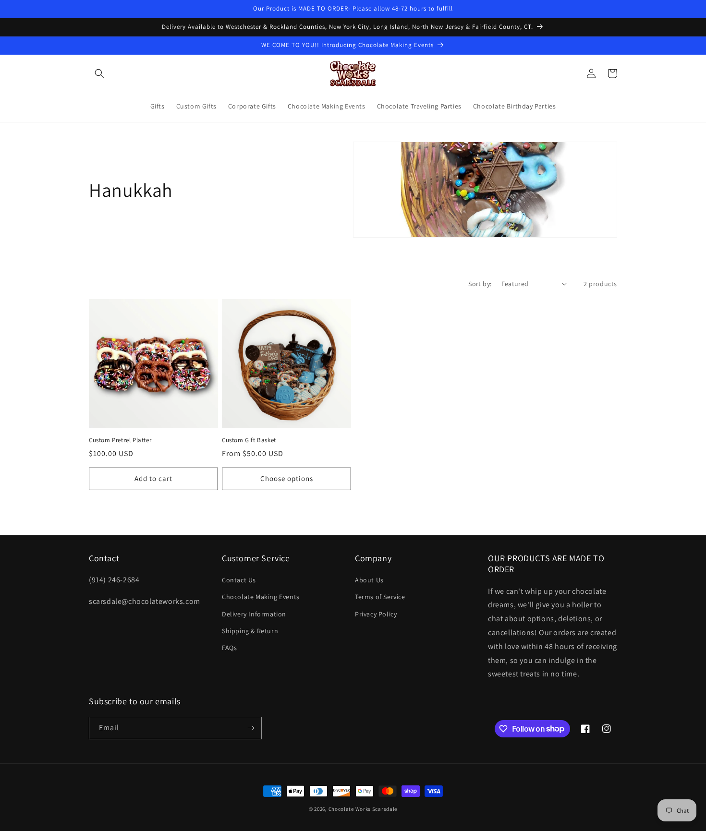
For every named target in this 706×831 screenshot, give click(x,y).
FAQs (229, 647)
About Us (369, 580)
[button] (99, 73)
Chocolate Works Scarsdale (363, 809)
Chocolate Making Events (261, 596)
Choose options (286, 478)
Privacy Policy (376, 614)
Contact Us (239, 580)
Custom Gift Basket (249, 440)
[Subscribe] (250, 728)
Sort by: (479, 283)
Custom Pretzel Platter (120, 440)
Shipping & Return (250, 630)
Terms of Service (380, 596)
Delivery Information (254, 614)
